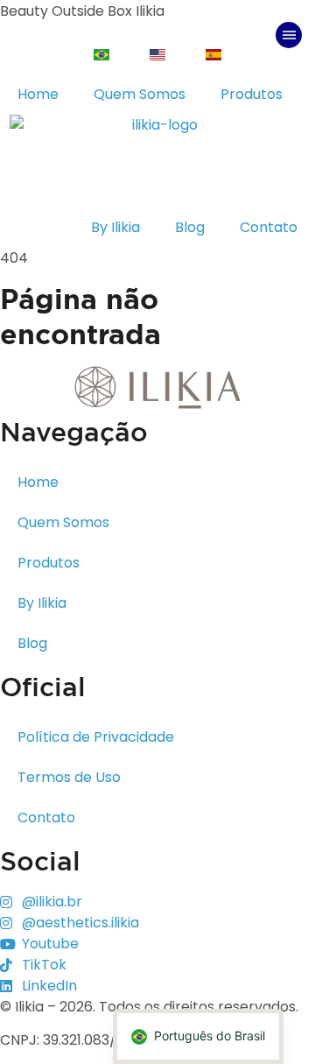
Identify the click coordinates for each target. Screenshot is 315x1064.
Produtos (251, 94)
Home (38, 94)
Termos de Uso (69, 777)
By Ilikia (115, 227)
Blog (190, 227)
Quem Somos (140, 94)
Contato (269, 227)
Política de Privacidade (96, 737)
